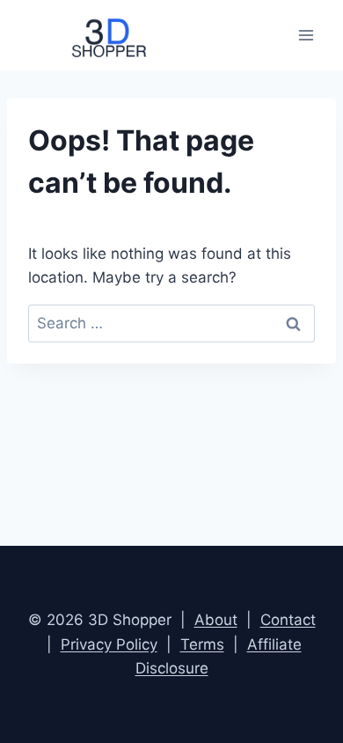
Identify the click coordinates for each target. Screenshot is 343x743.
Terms (202, 644)
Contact (288, 620)
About (215, 620)
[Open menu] (305, 34)
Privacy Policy (109, 644)
